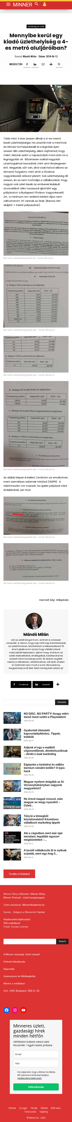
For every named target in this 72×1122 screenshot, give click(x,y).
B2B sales (56, 1108)
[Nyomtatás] (51, 64)
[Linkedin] (34, 64)
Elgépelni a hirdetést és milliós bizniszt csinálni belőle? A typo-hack (44, 768)
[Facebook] (26, 64)
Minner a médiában (14, 983)
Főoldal (12, 1108)
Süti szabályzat (11, 923)
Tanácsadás (30, 1111)
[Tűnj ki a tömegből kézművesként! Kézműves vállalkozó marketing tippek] (12, 820)
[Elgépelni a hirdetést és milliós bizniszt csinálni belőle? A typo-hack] (12, 769)
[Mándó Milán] (36, 621)
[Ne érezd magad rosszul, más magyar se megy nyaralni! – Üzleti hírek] (12, 803)
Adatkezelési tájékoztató (16, 919)
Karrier (41, 912)
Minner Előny (38, 894)
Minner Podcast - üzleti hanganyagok (24, 897)
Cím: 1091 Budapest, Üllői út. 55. (21, 990)
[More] (58, 684)
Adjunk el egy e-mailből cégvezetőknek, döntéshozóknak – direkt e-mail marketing (46, 751)
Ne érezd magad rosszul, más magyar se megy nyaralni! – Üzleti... (43, 802)
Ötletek (44, 1108)
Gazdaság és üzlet (36, 26)
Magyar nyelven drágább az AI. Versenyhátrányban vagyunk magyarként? (44, 785)
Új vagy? (23, 1108)
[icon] (44, 4)
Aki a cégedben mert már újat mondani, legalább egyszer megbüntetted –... (43, 836)
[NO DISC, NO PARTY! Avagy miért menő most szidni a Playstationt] (12, 718)
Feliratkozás (36, 1087)
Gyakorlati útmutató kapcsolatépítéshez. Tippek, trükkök (42, 733)
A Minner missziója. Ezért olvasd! (21, 954)
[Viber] (59, 64)
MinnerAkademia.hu (33, 904)
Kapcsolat (8, 969)
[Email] (42, 64)
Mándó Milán (29, 56)
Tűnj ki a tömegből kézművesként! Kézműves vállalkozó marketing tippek (42, 819)
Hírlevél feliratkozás (14, 961)
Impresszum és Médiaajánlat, (19, 976)
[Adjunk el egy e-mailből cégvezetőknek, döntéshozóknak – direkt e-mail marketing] (12, 752)
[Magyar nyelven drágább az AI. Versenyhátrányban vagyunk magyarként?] (12, 786)
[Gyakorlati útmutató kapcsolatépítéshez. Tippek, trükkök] (12, 735)
